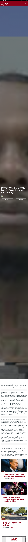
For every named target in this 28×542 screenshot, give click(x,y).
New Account (23, 0)
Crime (3, 185)
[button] (7, 199)
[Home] (3, 4)
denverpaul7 (11, 478)
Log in (26, 0)
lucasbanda (11, 527)
